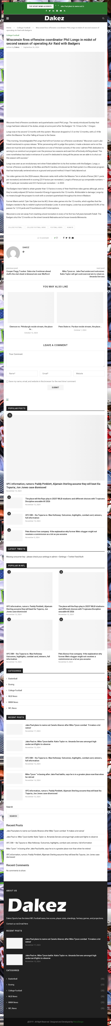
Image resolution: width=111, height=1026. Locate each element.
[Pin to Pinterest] (69, 238)
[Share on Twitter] (66, 238)
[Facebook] (46, 11)
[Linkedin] (53, 11)
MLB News (12, 696)
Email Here (23, 924)
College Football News (36, 227)
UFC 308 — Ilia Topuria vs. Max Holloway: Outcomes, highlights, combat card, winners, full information (63, 516)
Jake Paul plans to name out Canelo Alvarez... (78, 6)
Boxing (11, 684)
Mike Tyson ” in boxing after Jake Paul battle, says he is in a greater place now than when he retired (64, 775)
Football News (56, 227)
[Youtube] (61, 11)
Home (8, 28)
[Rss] (64, 11)
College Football (23, 28)
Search (9, 807)
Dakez (16, 47)
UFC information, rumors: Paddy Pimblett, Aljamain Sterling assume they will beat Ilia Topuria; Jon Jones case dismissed (53, 485)
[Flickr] (57, 11)
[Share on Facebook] (63, 238)
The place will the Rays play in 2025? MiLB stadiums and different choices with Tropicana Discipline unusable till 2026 (65, 500)
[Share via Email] (73, 238)
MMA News (13, 702)
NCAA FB (70, 227)
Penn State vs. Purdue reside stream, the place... (80, 327)
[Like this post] (58, 238)
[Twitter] (49, 11)
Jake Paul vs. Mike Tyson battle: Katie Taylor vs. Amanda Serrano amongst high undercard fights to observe (60, 742)
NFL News (12, 708)
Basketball (12, 679)
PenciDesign (78, 1022)
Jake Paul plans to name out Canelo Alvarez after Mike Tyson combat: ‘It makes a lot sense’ (62, 726)
